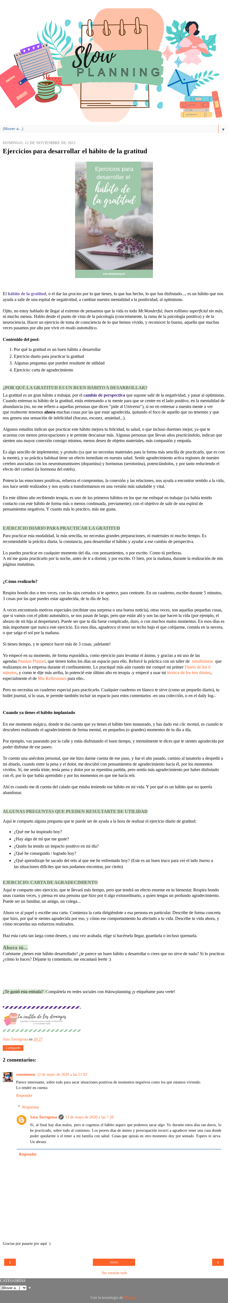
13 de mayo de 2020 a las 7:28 (89, 1117)
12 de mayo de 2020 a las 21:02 (62, 1074)
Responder (24, 1095)
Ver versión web (114, 1273)
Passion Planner (32, 661)
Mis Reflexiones (51, 678)
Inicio (114, 1262)
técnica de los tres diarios (189, 672)
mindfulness (203, 661)
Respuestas (30, 1107)
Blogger (130, 1297)
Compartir (13, 1048)
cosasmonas (25, 1074)
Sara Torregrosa (43, 1117)
